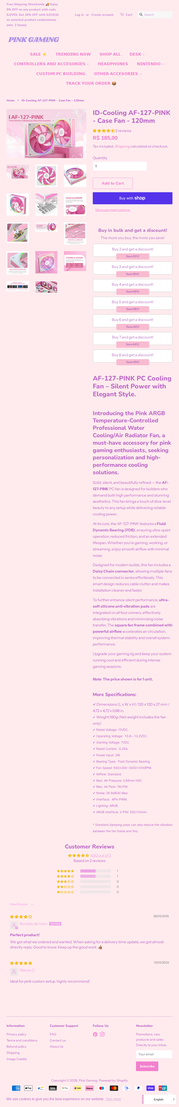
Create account (102, 15)
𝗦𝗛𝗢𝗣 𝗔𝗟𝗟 (110, 54)
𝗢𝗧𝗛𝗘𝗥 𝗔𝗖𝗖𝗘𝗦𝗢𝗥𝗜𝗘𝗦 (116, 73)
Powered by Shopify (113, 1080)
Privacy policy (16, 1034)
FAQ (53, 1034)
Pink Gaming (88, 1080)
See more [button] (113, 1099)
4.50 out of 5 (101, 855)
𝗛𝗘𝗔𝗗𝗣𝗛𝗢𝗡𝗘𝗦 (113, 64)
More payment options (112, 210)
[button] (104, 131)
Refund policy (16, 1047)
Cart (129, 15)
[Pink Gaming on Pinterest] (95, 1035)
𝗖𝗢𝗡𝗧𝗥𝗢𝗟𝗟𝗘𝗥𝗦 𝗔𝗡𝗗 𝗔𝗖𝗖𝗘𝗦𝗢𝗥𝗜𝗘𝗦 (50, 64)
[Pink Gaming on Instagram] (102, 1035)
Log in (79, 15)
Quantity (100, 158)
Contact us (58, 1040)
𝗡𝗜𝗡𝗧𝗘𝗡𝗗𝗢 (149, 64)
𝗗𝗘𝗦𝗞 (135, 54)
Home (10, 100)
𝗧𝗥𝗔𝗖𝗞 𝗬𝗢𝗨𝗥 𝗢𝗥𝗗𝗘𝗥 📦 (91, 83)
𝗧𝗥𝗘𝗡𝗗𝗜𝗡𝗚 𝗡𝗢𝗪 (73, 54)
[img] (21, 917)
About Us (56, 1047)
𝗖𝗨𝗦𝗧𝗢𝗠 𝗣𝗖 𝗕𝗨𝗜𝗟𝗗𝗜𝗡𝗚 (60, 73)
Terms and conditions (22, 1040)
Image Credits (17, 1059)
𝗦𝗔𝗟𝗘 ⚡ (38, 54)
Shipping (122, 146)
